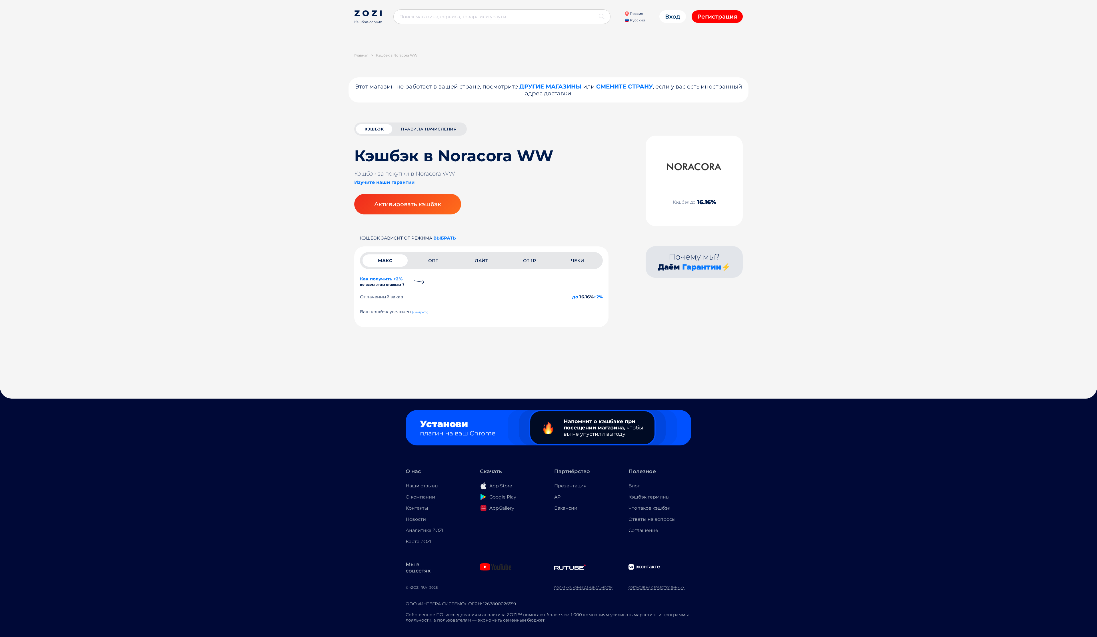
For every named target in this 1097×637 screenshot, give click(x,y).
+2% (598, 297)
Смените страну (624, 86)
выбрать (444, 238)
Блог (634, 486)
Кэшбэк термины (649, 497)
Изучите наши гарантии (384, 182)
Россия (636, 13)
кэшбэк (374, 129)
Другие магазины (550, 86)
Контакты (417, 508)
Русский (637, 20)
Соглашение (643, 530)
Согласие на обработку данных (656, 587)
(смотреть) (420, 312)
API (558, 497)
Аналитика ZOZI (424, 530)
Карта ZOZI (418, 541)
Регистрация (717, 16)
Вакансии (565, 508)
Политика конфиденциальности (583, 587)
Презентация (570, 486)
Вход (672, 16)
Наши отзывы (422, 486)
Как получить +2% (382, 281)
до (575, 297)
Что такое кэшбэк (649, 508)
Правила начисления (429, 129)
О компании (420, 497)
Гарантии (701, 267)
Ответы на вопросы (652, 519)
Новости (416, 519)
